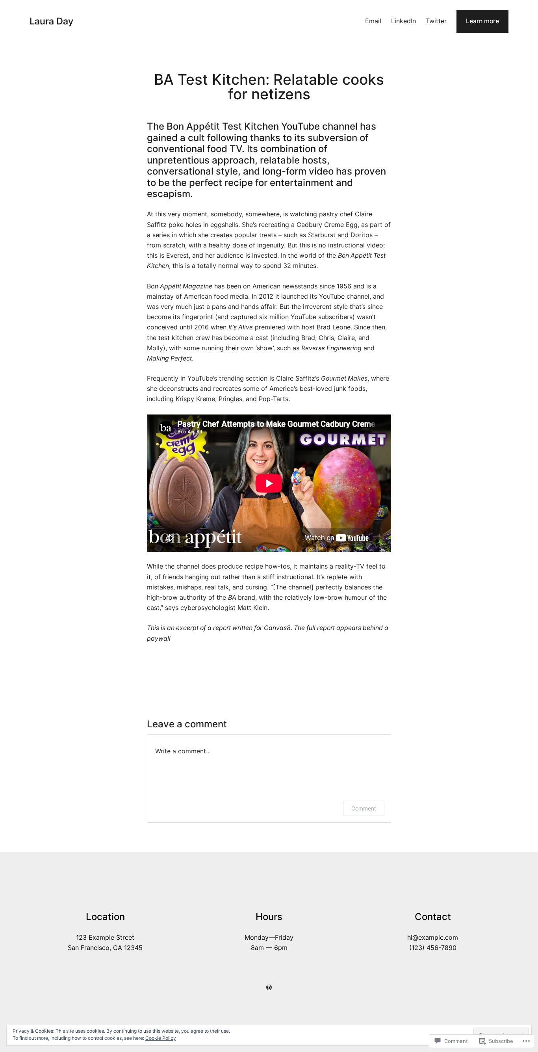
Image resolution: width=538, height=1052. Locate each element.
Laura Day (51, 21)
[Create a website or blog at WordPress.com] (269, 987)
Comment (363, 808)
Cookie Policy (160, 1038)
